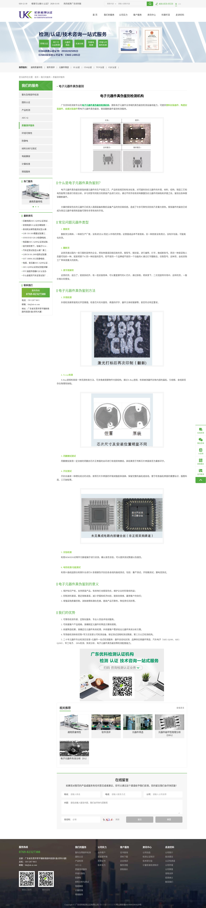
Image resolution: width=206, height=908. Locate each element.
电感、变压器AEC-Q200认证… (35, 263)
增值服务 (26, 172)
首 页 (95, 15)
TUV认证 (100, 67)
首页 (37, 77)
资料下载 (124, 857)
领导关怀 (169, 873)
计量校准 (26, 164)
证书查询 (124, 852)
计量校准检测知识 (150, 865)
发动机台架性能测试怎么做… (35, 229)
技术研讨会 (147, 861)
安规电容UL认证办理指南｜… (35, 225)
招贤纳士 (169, 878)
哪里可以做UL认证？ (34, 4)
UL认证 (76, 67)
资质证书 (102, 861)
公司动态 (147, 852)
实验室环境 (102, 857)
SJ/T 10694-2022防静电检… (34, 259)
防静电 (25, 141)
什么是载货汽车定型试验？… (35, 275)
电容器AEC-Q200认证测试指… (35, 242)
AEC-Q (25, 118)
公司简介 (169, 852)
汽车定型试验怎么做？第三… (35, 250)
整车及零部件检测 (30, 95)
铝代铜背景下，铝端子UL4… (35, 246)
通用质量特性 (36, 67)
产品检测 (26, 110)
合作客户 (102, 852)
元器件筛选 (64, 67)
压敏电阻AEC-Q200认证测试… (35, 221)
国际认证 (26, 102)
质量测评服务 (59, 77)
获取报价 (124, 869)
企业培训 (124, 861)
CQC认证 (112, 67)
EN (179, 4)
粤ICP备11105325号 (107, 905)
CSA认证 (88, 67)
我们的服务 (109, 15)
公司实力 (123, 15)
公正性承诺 (170, 861)
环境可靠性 (27, 133)
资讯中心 (151, 15)
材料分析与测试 (29, 148)
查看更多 (180, 708)
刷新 (117, 819)
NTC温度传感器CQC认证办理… (34, 271)
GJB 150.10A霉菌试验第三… (34, 233)
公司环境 (169, 865)
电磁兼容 (26, 156)
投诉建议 (169, 857)
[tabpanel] (36, 196)
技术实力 (102, 865)
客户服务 (137, 15)
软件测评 (51, 67)
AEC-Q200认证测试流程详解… (35, 267)
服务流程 (124, 865)
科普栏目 (166, 15)
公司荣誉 (169, 869)
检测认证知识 (148, 857)
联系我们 (169, 882)
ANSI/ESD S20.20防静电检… (35, 238)
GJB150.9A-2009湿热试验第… (35, 254)
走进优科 (180, 15)
